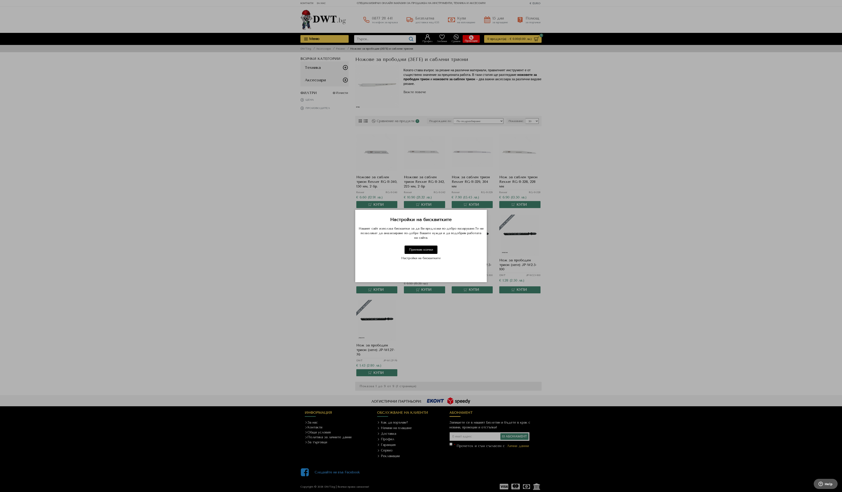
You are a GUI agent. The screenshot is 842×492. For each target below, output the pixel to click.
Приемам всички (421, 249)
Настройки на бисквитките (421, 258)
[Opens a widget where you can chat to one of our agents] (825, 484)
